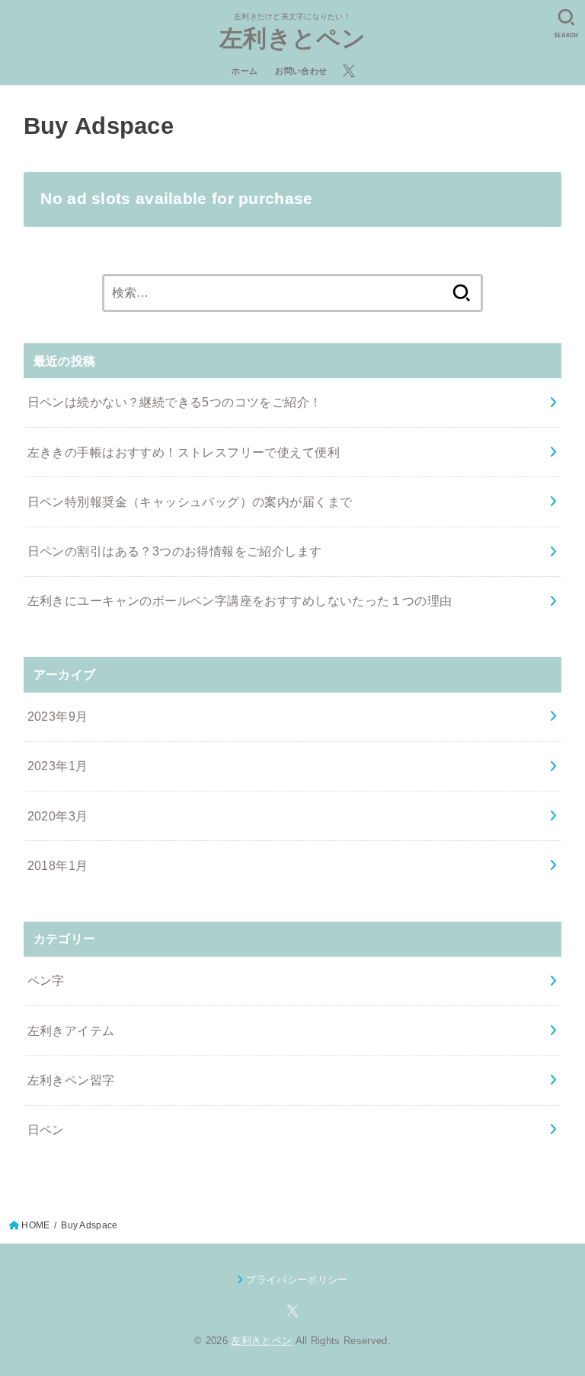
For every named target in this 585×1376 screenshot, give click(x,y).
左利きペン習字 (71, 1080)
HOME (35, 1225)
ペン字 (46, 980)
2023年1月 (57, 765)
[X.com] (349, 71)
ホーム (244, 70)
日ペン (46, 1129)
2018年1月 (57, 865)
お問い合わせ (301, 70)
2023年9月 (57, 716)
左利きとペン (292, 38)
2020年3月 (57, 816)
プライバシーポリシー (296, 1279)
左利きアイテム (71, 1030)
